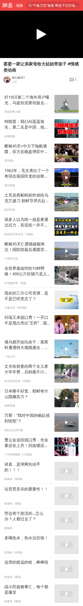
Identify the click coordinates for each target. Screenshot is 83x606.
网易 (7, 5)
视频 (19, 5)
